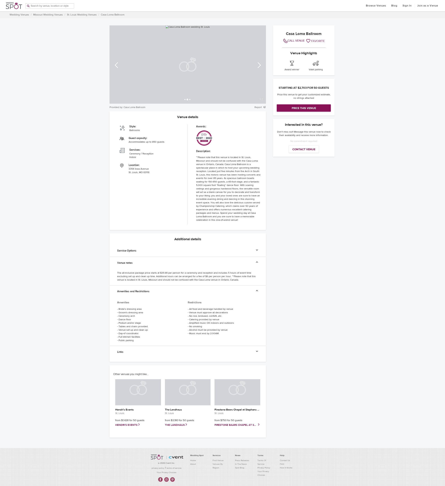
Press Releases (242, 460)
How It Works (286, 467)
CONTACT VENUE (303, 149)
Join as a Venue (427, 5)
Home (193, 460)
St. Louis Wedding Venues (82, 14)
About (193, 464)
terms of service (174, 468)
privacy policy (158, 468)
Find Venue (218, 460)
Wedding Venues (19, 14)
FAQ (282, 464)
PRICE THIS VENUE (304, 108)
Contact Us (285, 460)
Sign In (407, 5)
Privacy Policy (263, 467)
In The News (241, 464)
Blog (394, 5)
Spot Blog (239, 467)
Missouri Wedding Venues (48, 14)
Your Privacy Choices (166, 472)
